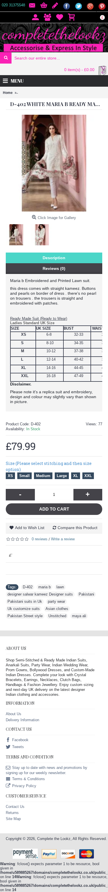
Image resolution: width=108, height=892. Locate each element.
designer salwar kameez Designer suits (40, 594)
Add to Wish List (29, 527)
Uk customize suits (23, 609)
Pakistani (86, 594)
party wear (56, 601)
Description (54, 257)
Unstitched (57, 616)
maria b (44, 587)
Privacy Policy (24, 786)
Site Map (13, 819)
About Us (13, 714)
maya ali (79, 616)
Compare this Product (77, 527)
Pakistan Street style (25, 616)
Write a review (63, 539)
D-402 (28, 587)
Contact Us (15, 806)
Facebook (20, 740)
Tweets (18, 747)
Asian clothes (57, 609)
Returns (12, 813)
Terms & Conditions (28, 779)
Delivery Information (22, 720)
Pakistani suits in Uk (24, 601)
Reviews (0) (54, 268)
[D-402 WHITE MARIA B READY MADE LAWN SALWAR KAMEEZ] (18, 232)
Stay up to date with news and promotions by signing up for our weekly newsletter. (46, 770)
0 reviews (40, 539)
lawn (60, 587)
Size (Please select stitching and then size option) (49, 466)
